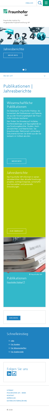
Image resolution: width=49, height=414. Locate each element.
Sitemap (10, 390)
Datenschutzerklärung (17, 401)
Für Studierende (17, 352)
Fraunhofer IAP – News (16, 393)
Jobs (12, 341)
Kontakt (10, 395)
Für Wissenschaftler (18, 348)
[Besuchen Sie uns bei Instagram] (14, 373)
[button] (23, 69)
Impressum (11, 398)
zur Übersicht (16, 231)
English (29, 3)
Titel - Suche (40, 3)
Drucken (13, 318)
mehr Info (13, 55)
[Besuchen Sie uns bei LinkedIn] (9, 373)
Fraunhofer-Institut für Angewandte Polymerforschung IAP (16, 21)
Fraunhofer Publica (14, 282)
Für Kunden (15, 344)
